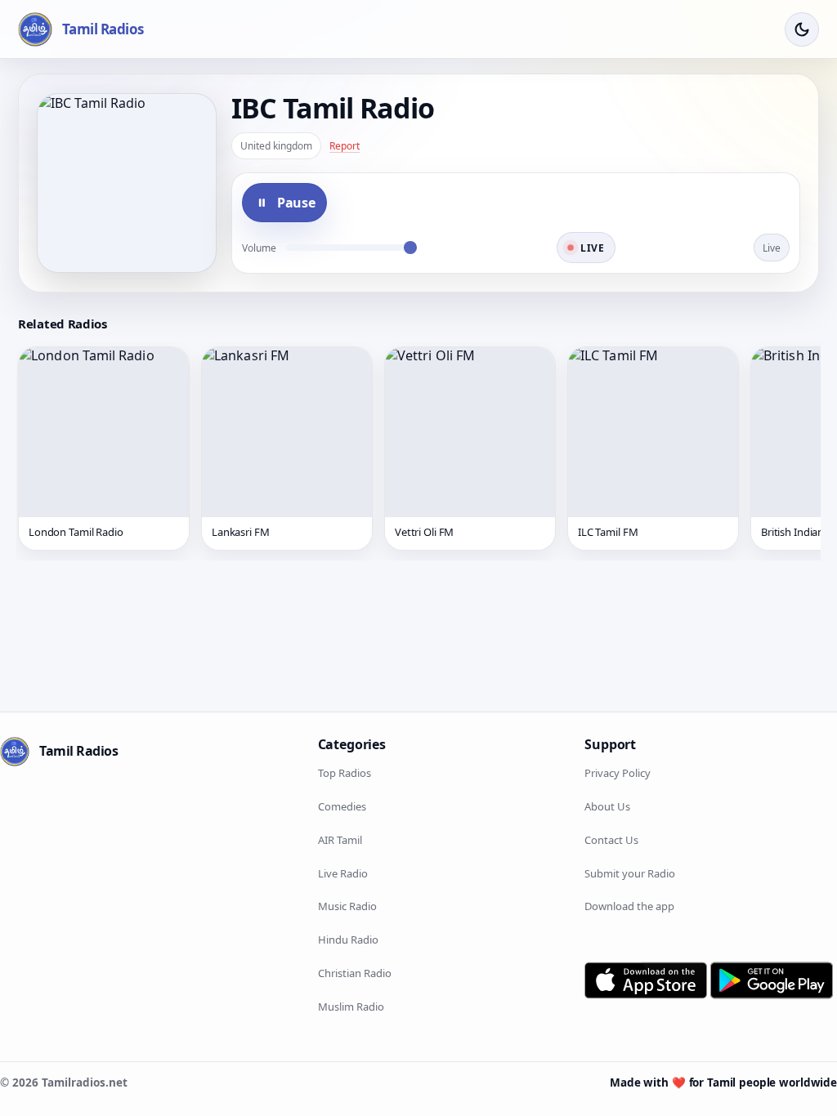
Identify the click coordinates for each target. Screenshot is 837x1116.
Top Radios (344, 773)
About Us (607, 806)
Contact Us (611, 840)
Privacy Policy (617, 773)
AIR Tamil (340, 840)
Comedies (342, 806)
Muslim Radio (351, 1006)
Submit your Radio (629, 873)
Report (344, 146)
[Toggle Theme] (802, 29)
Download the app (629, 906)
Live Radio (343, 873)
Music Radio (347, 906)
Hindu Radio (348, 939)
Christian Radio (355, 973)
